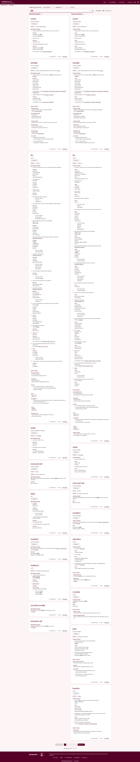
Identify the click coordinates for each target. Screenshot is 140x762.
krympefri (88, 365)
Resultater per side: (68, 748)
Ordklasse (58, 7)
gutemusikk (87, 102)
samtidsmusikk (36, 92)
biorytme (45, 51)
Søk (44, 7)
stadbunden (86, 723)
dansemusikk (52, 91)
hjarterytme (92, 51)
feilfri (52, 341)
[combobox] (59, 10)
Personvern (76, 761)
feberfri (48, 341)
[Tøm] (90, 11)
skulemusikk (98, 102)
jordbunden (81, 723)
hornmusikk (45, 102)
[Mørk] (135, 2)
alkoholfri (45, 341)
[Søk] (92, 11)
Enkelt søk (12, 5)
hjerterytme (49, 51)
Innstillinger (122, 2)
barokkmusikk (46, 91)
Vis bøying (76, 23)
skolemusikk (50, 102)
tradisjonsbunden (93, 723)
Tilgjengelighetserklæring (66, 761)
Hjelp (104, 2)
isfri (54, 341)
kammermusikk (99, 91)
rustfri (46, 346)
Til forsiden (55, 757)
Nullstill (72, 7)
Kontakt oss (130, 2)
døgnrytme (87, 51)
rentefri (99, 360)
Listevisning (98, 10)
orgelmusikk (63, 91)
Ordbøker (31, 7)
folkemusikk (57, 91)
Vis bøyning (34, 23)
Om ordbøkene (112, 2)
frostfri (43, 346)
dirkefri (39, 346)
